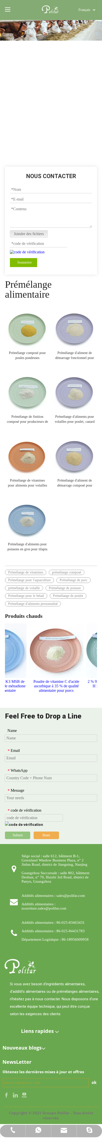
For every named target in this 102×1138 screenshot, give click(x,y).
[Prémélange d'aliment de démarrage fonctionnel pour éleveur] (75, 326)
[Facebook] (6, 1095)
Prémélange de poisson (65, 588)
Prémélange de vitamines (25, 572)
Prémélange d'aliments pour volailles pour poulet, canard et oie (75, 419)
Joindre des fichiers (29, 234)
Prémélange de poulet (68, 596)
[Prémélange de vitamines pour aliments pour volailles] (27, 454)
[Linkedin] (15, 1095)
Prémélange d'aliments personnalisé (33, 604)
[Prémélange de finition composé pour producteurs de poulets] (27, 390)
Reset (46, 835)
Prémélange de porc (73, 580)
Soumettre (24, 262)
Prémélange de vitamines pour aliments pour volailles (27, 483)
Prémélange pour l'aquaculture (29, 580)
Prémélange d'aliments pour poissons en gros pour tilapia (27, 546)
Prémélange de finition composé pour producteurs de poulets (27, 419)
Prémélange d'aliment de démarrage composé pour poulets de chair (74, 483)
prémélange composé (66, 572)
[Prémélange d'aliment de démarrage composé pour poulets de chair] (75, 454)
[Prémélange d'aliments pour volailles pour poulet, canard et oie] (75, 390)
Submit (18, 835)
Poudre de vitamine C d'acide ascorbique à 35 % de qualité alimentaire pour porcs (53, 686)
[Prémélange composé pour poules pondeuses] (27, 326)
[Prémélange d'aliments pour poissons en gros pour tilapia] (27, 518)
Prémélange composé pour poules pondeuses (27, 355)
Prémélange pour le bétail (26, 596)
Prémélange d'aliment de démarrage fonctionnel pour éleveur (74, 355)
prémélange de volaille (24, 588)
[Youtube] (24, 1095)
